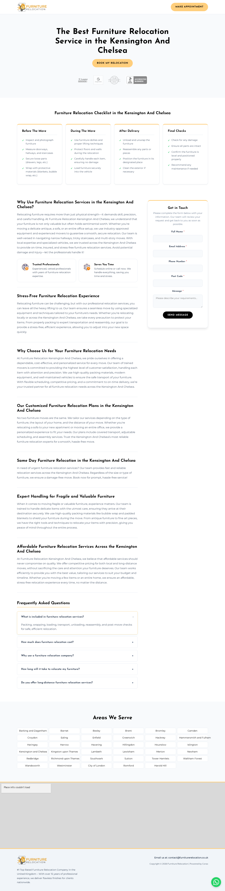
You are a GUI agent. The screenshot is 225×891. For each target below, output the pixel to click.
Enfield (96, 737)
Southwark (96, 758)
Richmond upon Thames (65, 758)
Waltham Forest (192, 758)
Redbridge (33, 758)
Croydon (32, 737)
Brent (128, 730)
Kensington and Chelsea (33, 751)
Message (177, 291)
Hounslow (160, 744)
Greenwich (128, 737)
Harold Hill (160, 765)
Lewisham (128, 751)
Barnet (64, 730)
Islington (192, 744)
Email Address (178, 246)
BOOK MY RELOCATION (112, 63)
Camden (192, 730)
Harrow (64, 744)
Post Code (177, 276)
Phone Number (178, 261)
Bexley (96, 730)
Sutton (128, 758)
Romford (128, 765)
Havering (96, 744)
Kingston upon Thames (64, 751)
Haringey (32, 744)
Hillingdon (129, 744)
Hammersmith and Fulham (193, 737)
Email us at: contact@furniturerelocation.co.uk (181, 857)
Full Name (177, 232)
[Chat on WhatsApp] (216, 882)
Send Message (178, 315)
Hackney (160, 737)
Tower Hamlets (160, 758)
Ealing (64, 737)
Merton (160, 751)
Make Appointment (189, 7)
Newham (192, 751)
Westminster (64, 765)
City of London (96, 765)
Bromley (160, 730)
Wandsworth (32, 765)
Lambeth (96, 751)
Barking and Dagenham (33, 730)
